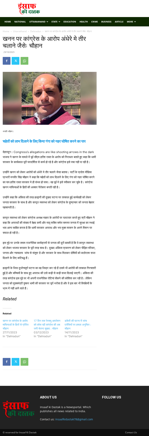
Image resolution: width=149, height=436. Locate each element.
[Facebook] (6, 61)
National (20, 21)
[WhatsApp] (24, 61)
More (130, 21)
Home (7, 21)
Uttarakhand (37, 21)
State (54, 21)
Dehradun (35, 31)
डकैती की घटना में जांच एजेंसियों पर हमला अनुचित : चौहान (78, 324)
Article (119, 21)
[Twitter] (15, 61)
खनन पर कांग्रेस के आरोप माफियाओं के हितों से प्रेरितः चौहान (16, 324)
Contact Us (131, 432)
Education (69, 21)
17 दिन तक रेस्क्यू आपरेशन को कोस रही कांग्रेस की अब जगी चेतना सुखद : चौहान (47, 324)
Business (106, 21)
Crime (94, 21)
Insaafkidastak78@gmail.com (74, 419)
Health (84, 21)
